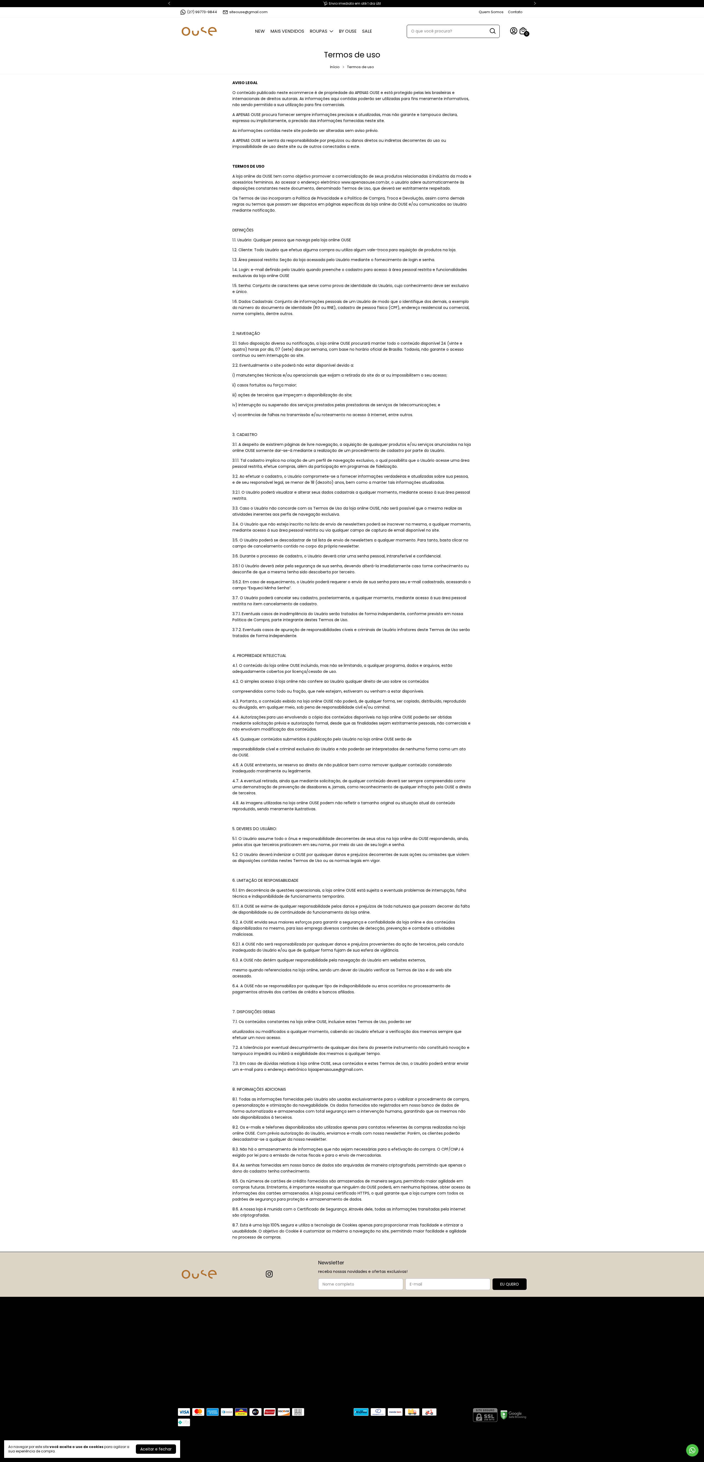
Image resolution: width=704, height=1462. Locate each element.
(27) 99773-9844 (202, 12)
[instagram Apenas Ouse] (269, 1274)
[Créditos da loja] (521, 1448)
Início (335, 67)
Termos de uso (378, 1373)
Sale (367, 31)
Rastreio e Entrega (381, 1356)
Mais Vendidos (287, 31)
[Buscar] (492, 31)
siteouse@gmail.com (248, 12)
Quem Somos (491, 12)
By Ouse (348, 31)
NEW (260, 31)
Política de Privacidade (385, 1339)
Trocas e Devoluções (384, 1365)
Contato (515, 12)
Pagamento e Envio (382, 1348)
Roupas (318, 31)
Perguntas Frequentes (385, 1331)
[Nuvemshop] (494, 1449)
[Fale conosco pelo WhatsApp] (692, 1450)
